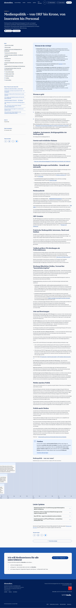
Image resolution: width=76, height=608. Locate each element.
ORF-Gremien (7, 60)
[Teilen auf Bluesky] (16, 141)
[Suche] (44, 2)
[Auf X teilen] (13, 141)
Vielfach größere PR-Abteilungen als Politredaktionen (15, 66)
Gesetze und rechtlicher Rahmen (11, 52)
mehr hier (60, 63)
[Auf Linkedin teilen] (9, 141)
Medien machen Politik (9, 73)
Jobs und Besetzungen (9, 71)
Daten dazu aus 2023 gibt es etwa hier (63, 257)
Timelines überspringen (42, 452)
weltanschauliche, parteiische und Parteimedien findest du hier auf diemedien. (52, 436)
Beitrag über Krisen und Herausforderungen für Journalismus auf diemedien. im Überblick (52, 125)
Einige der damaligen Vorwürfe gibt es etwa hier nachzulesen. (59, 298)
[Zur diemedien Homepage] (8, 2)
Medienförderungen (53, 180)
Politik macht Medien (9, 75)
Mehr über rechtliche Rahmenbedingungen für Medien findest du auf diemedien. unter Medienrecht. (52, 161)
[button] (5, 141)
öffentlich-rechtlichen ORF (61, 174)
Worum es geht (8, 47)
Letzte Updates (8, 80)
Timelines (7, 77)
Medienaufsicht (8, 58)
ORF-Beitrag (40, 176)
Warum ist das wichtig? (9, 45)
